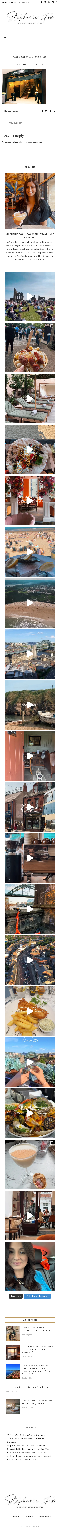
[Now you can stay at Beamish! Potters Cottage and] (30, 756)
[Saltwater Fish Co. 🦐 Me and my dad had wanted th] (30, 1113)
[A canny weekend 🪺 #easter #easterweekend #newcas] (30, 1164)
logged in (18, 142)
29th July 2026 (11, 1392)
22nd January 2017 (36, 65)
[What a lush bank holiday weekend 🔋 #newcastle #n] (30, 347)
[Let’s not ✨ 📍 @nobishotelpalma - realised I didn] (30, 398)
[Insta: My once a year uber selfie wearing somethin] (30, 1266)
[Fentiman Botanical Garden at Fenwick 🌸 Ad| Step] (30, 500)
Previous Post (15, 123)
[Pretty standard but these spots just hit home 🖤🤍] (30, 909)
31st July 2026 (27, 1378)
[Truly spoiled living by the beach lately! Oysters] (30, 449)
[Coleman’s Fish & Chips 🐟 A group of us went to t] (30, 1011)
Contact (12, 2)
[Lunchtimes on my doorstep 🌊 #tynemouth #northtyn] (30, 705)
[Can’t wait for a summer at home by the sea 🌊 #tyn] (30, 960)
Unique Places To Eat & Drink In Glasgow (26, 1445)
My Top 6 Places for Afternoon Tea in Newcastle (30, 1456)
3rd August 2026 (28, 1356)
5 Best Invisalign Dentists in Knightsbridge (27, 1387)
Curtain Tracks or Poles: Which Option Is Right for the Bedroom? (37, 1349)
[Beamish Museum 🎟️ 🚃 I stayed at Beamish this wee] (30, 807)
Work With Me (24, 2)
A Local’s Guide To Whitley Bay (21, 1459)
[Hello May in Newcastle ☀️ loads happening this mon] (30, 654)
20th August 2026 (29, 1335)
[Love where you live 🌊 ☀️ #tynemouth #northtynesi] (30, 603)
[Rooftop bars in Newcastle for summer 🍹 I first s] (30, 1062)
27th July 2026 (27, 1408)
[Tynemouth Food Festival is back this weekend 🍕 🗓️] (30, 296)
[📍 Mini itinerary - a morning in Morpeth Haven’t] (30, 1215)
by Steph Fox (22, 65)
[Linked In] (54, 111)
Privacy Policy (46, 1516)
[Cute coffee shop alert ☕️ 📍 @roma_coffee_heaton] (30, 858)
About (4, 2)
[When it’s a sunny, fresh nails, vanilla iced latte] (30, 552)
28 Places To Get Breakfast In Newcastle (26, 1435)
